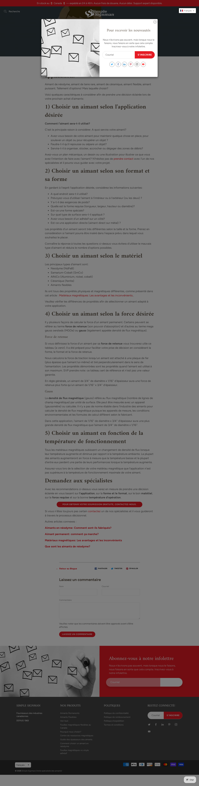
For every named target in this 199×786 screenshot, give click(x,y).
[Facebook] (118, 64)
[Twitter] (112, 64)
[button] (187, 10)
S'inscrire (145, 54)
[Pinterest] (130, 64)
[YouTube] (143, 64)
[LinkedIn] (124, 64)
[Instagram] (137, 64)
